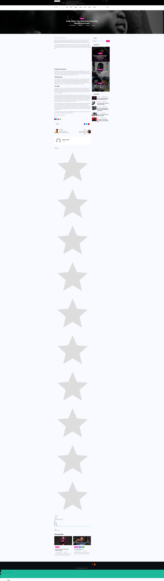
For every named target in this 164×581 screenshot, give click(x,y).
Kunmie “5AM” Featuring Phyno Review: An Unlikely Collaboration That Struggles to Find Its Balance (100, 86)
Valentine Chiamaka (59, 552)
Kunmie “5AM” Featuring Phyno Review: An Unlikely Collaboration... (75, 3)
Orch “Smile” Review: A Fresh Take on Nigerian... (72, 2)
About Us (89, 7)
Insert (8, 580)
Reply (1, 577)
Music (71, 7)
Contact (94, 7)
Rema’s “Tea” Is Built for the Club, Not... (71, 4)
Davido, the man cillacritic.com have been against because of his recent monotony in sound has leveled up (71, 40)
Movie (85, 7)
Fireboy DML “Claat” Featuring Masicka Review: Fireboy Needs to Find (102, 120)
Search (108, 41)
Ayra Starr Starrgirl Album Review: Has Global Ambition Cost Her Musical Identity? (100, 57)
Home (67, 7)
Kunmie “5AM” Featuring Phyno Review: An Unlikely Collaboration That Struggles (102, 109)
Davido (58, 123)
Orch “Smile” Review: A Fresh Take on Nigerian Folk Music (100, 72)
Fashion (81, 7)
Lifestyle (75, 7)
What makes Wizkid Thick (78, 549)
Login (56, 516)
